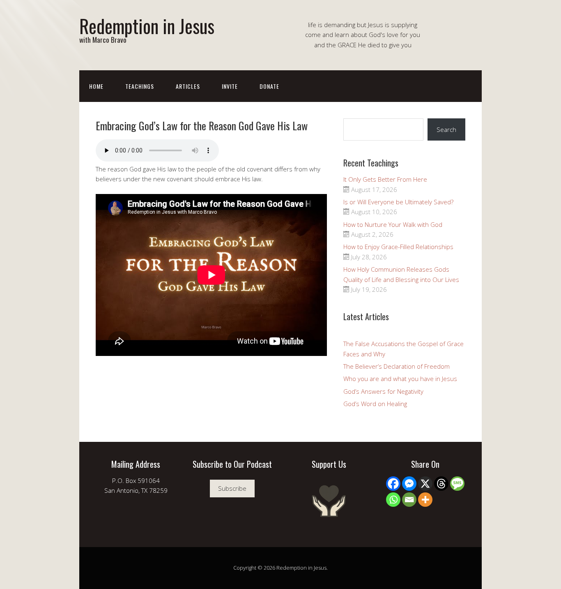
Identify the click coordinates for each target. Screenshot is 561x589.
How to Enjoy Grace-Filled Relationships (398, 247)
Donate (269, 86)
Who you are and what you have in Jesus (400, 378)
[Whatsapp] (393, 499)
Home (96, 86)
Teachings (139, 86)
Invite (230, 86)
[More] (425, 499)
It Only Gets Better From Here (385, 179)
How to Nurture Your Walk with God (392, 224)
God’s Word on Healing (375, 404)
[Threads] (441, 483)
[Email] (409, 499)
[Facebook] (393, 483)
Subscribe (232, 488)
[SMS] (457, 483)
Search (446, 129)
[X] (425, 483)
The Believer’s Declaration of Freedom (396, 366)
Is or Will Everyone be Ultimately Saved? (398, 202)
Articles (188, 86)
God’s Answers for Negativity (383, 391)
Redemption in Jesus (146, 25)
